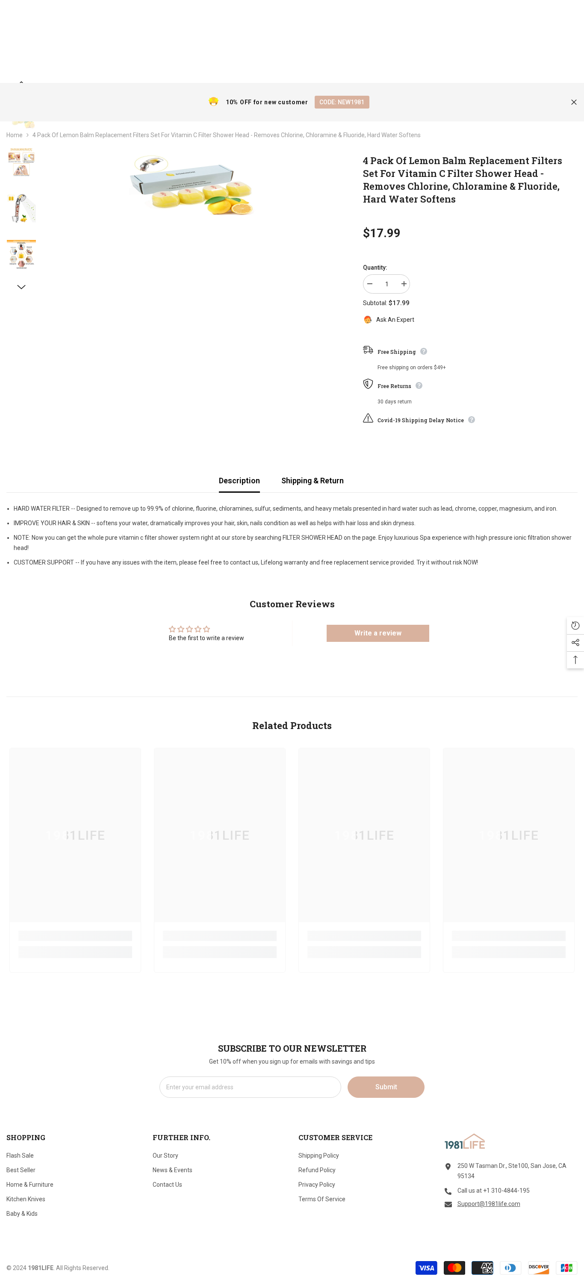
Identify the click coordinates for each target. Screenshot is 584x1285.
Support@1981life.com (488, 1203)
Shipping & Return (312, 480)
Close (574, 102)
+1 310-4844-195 (506, 1190)
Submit (386, 1087)
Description (239, 480)
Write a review (377, 633)
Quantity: (375, 267)
